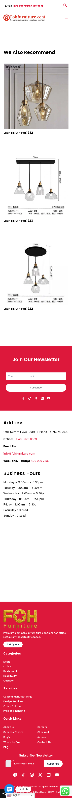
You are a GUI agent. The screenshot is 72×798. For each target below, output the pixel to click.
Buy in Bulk (10, 138)
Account (42, 737)
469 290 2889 (40, 460)
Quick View (10, 142)
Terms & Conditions (36, 792)
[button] (65, 5)
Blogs (6, 737)
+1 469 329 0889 (25, 439)
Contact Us (44, 742)
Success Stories (13, 732)
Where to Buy (11, 742)
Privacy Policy (17, 792)
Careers (42, 727)
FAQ (5, 747)
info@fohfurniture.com (28, 5)
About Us (9, 727)
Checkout (43, 732)
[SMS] (9, 789)
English (15, 795)
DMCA (59, 792)
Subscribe (53, 763)
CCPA (51, 792)
